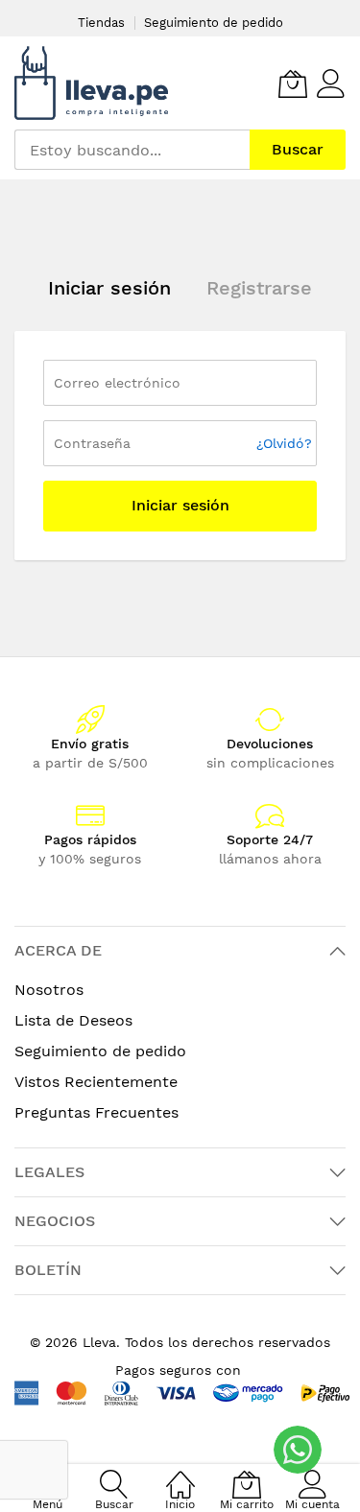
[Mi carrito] (292, 83)
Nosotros (49, 989)
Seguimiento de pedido (213, 22)
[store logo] (91, 83)
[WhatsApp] (298, 1450)
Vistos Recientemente (96, 1082)
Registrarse (259, 287)
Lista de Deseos (73, 1020)
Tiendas (101, 22)
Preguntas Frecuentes (96, 1112)
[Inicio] (180, 1474)
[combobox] (132, 150)
